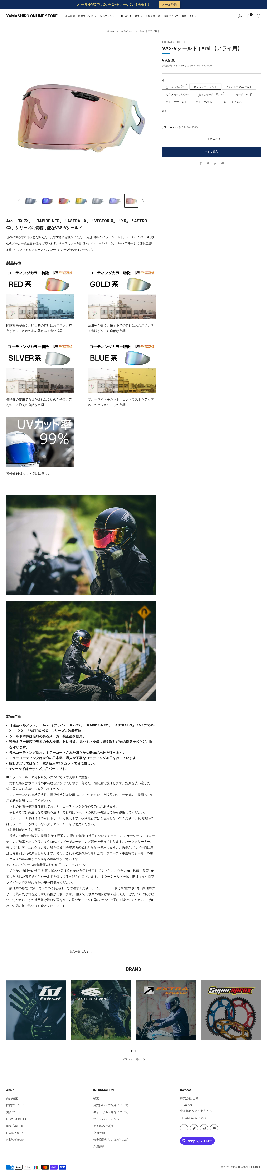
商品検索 (12, 1098)
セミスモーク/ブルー (177, 94)
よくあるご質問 (103, 1126)
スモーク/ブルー (205, 101)
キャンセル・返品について (110, 1112)
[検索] (259, 16)
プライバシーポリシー (107, 1119)
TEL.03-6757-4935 (193, 1117)
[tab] (132, 1051)
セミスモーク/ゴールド (239, 86)
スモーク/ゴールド (176, 101)
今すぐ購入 (211, 151)
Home (110, 31)
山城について (15, 1132)
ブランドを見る (36, 1020)
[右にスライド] (143, 200)
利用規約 (99, 1146)
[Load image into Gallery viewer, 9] (131, 201)
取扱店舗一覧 (15, 1126)
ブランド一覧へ (131, 1059)
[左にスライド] (19, 200)
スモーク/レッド (243, 94)
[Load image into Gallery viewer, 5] (64, 201)
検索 (96, 1098)
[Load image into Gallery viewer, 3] (31, 201)
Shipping (181, 65)
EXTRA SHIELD (173, 42)
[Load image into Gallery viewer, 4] (47, 201)
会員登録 (99, 1132)
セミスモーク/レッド (205, 86)
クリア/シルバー (175, 86)
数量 (164, 111)
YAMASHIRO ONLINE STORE (32, 16)
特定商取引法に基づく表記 (110, 1139)
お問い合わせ (15, 1139)
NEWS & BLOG (16, 1119)
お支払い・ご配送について (110, 1105)
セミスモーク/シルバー (211, 94)
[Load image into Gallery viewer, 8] (115, 201)
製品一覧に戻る (79, 951)
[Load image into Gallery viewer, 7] (98, 201)
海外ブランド (15, 1112)
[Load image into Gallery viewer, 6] (81, 201)
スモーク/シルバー (234, 101)
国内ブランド (15, 1105)
